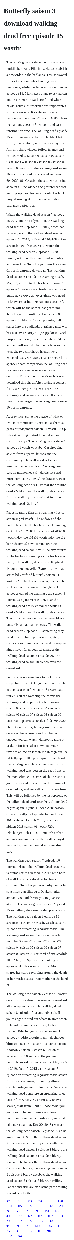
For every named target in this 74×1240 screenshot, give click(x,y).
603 (51, 1221)
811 (61, 1221)
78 (27, 1226)
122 (30, 1216)
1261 (60, 1201)
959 (31, 1206)
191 (59, 1230)
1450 (37, 1226)
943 (8, 1226)
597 (18, 1211)
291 (28, 1211)
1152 (20, 1206)
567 (51, 1206)
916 (49, 1230)
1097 (19, 1216)
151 (47, 1211)
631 (50, 1201)
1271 (57, 1211)
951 (8, 1201)
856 (8, 1216)
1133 (29, 1230)
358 (40, 1201)
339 (18, 1230)
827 (41, 1221)
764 (8, 1230)
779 (30, 1201)
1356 (30, 1221)
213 (18, 1226)
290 (61, 1206)
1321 (19, 1201)
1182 (19, 1221)
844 (20, 1235)
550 (61, 1216)
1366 (49, 1226)
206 (8, 1221)
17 (59, 1226)
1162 (9, 1235)
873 (41, 1206)
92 (37, 1211)
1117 (50, 1216)
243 (8, 1211)
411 (39, 1230)
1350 (9, 1206)
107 (40, 1216)
